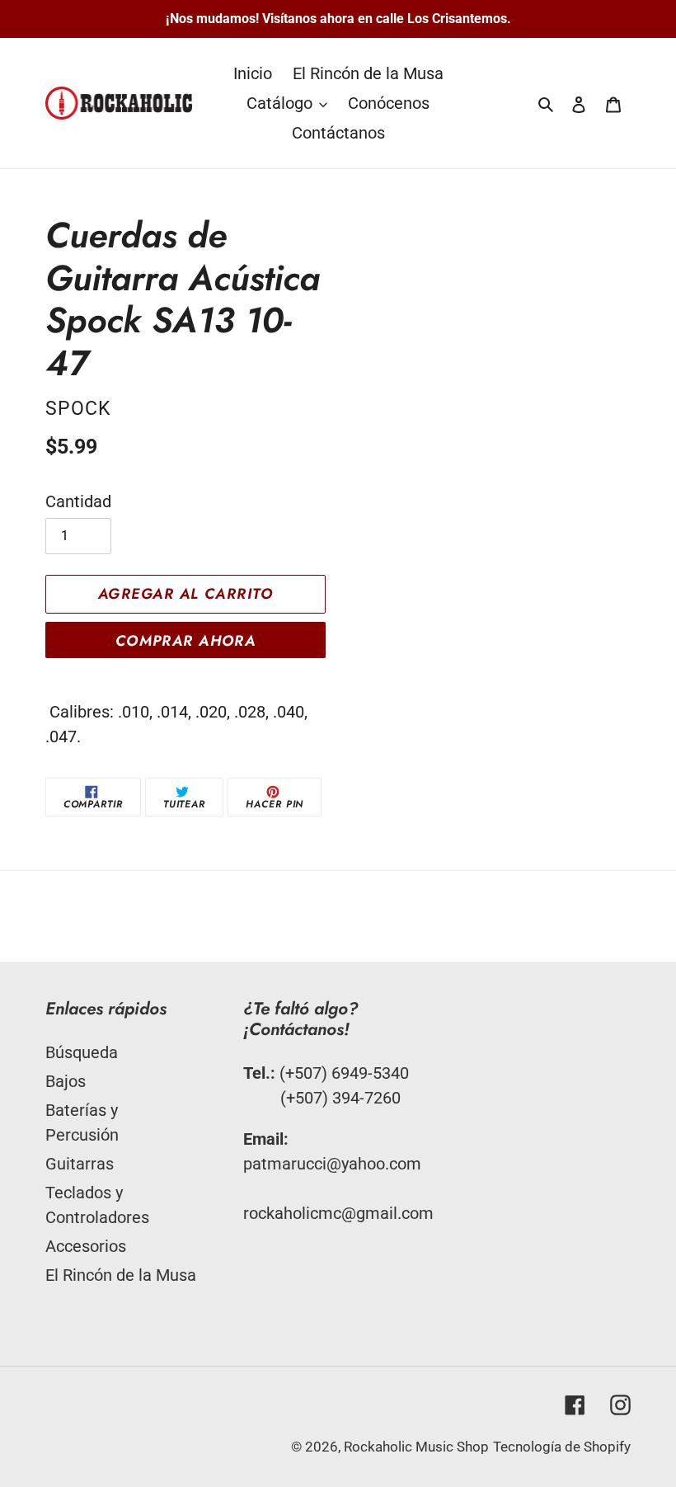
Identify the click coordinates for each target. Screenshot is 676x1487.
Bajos (65, 1081)
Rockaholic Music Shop (416, 1446)
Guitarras (79, 1164)
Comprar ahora (185, 641)
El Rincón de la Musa (120, 1275)
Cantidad (78, 501)
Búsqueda (81, 1052)
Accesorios (85, 1246)
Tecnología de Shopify (562, 1446)
